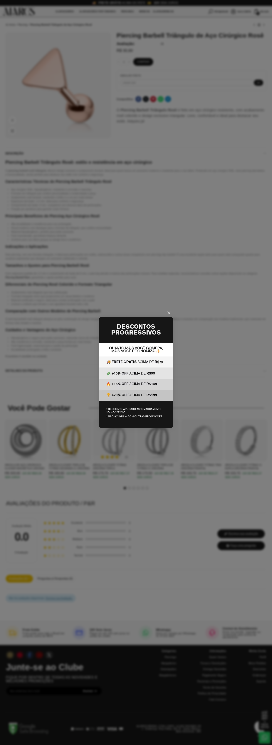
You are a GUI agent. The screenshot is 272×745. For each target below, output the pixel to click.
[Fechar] (169, 313)
